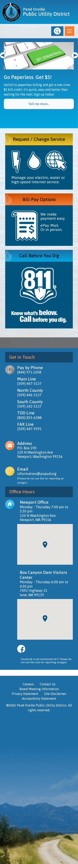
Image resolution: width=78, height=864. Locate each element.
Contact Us (47, 684)
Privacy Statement (25, 694)
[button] (57, 31)
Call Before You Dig (39, 255)
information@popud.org (36, 474)
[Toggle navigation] (69, 31)
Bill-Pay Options (39, 199)
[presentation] (3, 55)
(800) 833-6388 (29, 418)
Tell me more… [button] (38, 104)
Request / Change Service (39, 139)
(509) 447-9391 (29, 429)
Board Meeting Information (39, 689)
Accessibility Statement (39, 698)
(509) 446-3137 (29, 395)
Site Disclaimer (55, 694)
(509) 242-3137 (29, 406)
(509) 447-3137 (29, 383)
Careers (28, 684)
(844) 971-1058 (29, 372)
